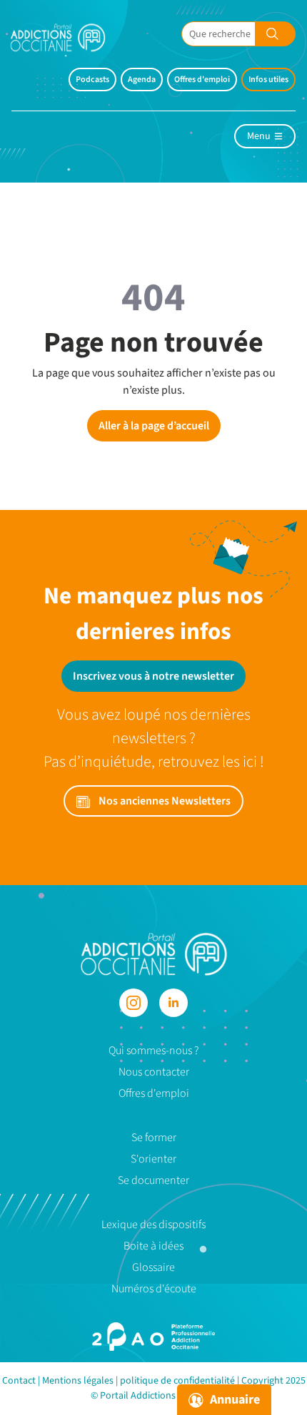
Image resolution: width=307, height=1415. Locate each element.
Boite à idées (153, 1246)
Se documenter (153, 1180)
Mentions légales (78, 1381)
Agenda (142, 79)
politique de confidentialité (177, 1381)
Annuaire (233, 1400)
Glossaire (153, 1267)
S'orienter (153, 1159)
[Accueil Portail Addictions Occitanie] (68, 37)
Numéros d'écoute (153, 1289)
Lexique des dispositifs (153, 1224)
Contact (19, 1381)
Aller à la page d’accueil (154, 426)
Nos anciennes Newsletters (163, 801)
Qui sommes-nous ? (153, 1050)
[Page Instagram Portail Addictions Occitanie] (133, 1003)
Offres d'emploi (202, 79)
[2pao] (153, 1336)
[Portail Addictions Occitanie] (154, 953)
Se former (153, 1137)
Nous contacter (154, 1072)
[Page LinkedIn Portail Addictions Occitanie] (173, 1003)
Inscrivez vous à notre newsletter (153, 676)
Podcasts (92, 79)
